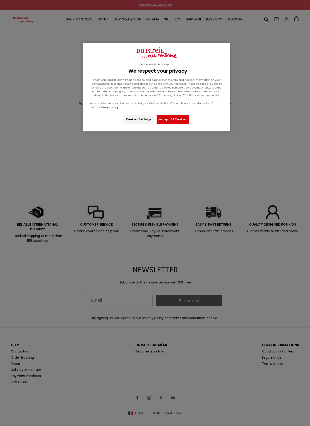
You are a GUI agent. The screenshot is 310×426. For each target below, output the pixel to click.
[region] (156, 87)
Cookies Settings (139, 119)
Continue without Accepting (157, 64)
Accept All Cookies (173, 119)
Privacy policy (109, 107)
